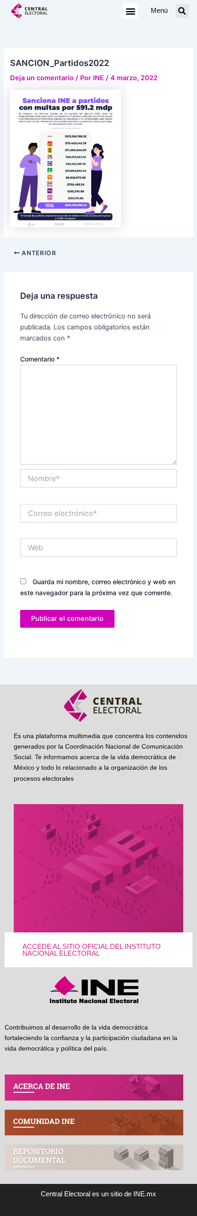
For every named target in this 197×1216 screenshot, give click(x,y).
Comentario (40, 359)
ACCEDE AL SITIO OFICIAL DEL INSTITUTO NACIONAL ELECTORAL (91, 950)
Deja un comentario (42, 78)
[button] (130, 10)
